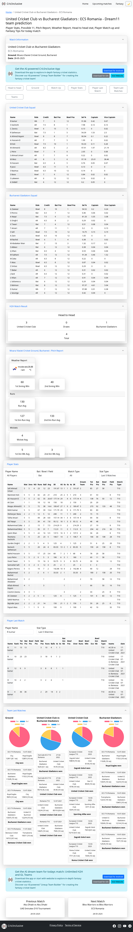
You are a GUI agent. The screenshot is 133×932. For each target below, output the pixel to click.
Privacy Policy (56, 925)
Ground (35, 87)
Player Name (11, 471)
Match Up (56, 87)
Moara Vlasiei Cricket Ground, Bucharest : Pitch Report (36, 350)
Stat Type (104, 471)
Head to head (14, 87)
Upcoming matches (102, 3)
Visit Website (117, 75)
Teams (14, 96)
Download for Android (113, 70)
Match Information (19, 39)
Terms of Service (73, 925)
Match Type (73, 471)
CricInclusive (14, 3)
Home (85, 3)
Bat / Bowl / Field (45, 471)
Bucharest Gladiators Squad (23, 195)
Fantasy (119, 3)
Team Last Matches (118, 89)
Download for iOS (100, 75)
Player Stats (77, 87)
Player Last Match (97, 89)
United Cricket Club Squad (22, 107)
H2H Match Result (18, 306)
